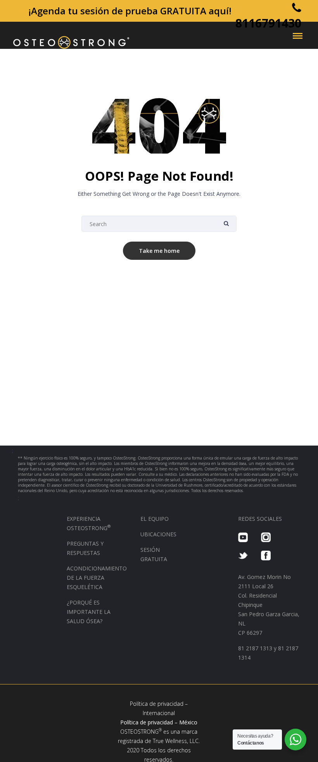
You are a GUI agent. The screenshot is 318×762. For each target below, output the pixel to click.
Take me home (159, 250)
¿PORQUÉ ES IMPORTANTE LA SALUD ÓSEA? (89, 612)
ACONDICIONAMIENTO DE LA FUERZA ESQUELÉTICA (97, 578)
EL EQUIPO (154, 518)
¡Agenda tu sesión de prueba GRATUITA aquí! (130, 10)
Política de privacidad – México (158, 722)
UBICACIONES (158, 534)
